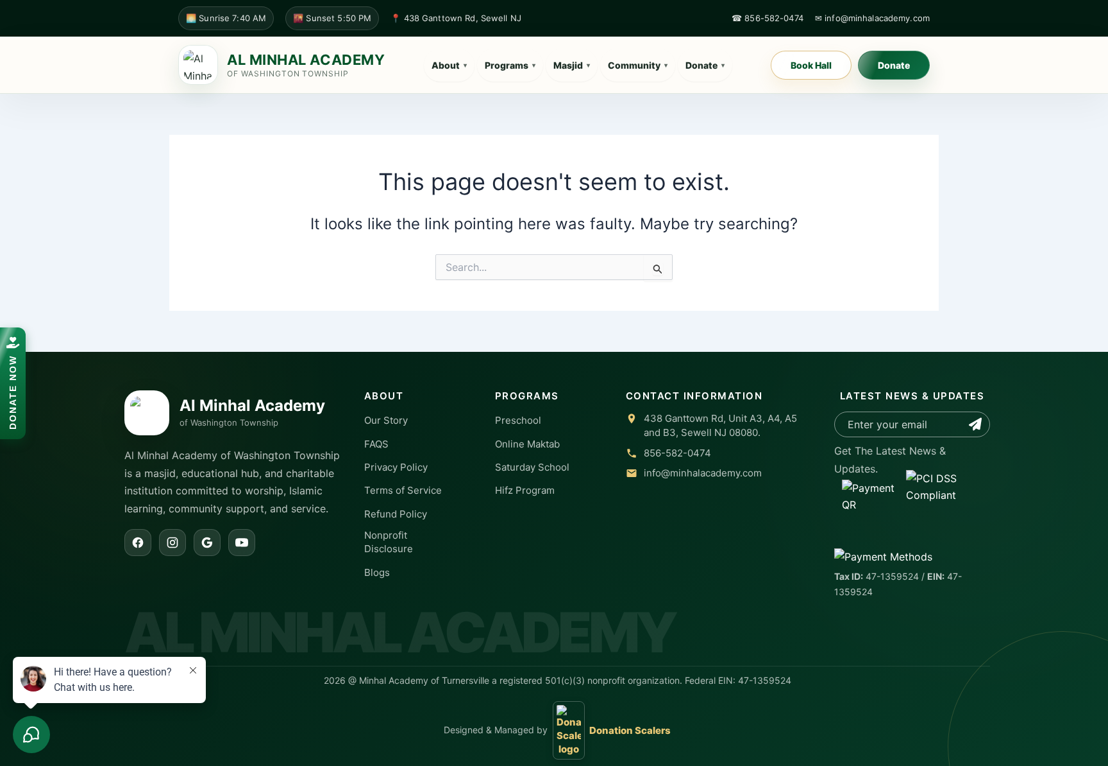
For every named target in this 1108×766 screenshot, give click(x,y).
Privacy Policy (396, 467)
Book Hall (811, 65)
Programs (510, 65)
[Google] (207, 542)
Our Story (386, 420)
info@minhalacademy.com (703, 473)
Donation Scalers (630, 730)
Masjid (571, 65)
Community (637, 65)
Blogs (377, 572)
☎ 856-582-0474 (767, 18)
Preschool (518, 420)
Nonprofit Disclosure (388, 542)
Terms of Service (403, 490)
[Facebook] (137, 542)
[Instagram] (172, 542)
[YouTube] (241, 542)
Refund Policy (395, 514)
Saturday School (532, 467)
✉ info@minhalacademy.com (872, 18)
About (449, 65)
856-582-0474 (677, 453)
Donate (705, 65)
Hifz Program (525, 490)
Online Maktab (527, 444)
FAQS (376, 444)
